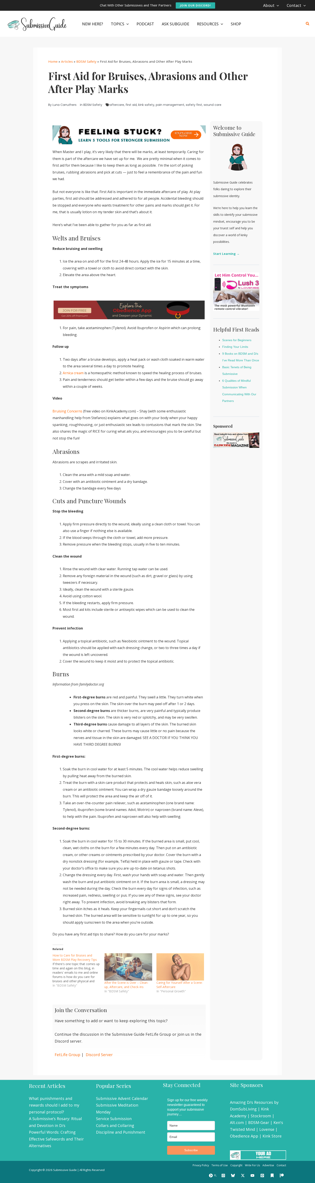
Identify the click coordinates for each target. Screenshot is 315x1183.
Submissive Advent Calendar (122, 1098)
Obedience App (244, 1136)
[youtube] (253, 1175)
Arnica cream (73, 373)
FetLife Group (67, 1054)
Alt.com (237, 1122)
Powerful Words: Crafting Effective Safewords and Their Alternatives (56, 1139)
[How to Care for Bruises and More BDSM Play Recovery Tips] (78, 970)
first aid (131, 105)
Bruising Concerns (67, 411)
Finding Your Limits (235, 346)
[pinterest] (263, 1175)
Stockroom (261, 1115)
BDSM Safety (86, 61)
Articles (67, 61)
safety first (194, 105)
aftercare (117, 105)
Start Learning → (226, 254)
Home (53, 61)
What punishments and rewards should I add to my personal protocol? (54, 1105)
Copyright (236, 1165)
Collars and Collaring (115, 1125)
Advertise (268, 1165)
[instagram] (224, 1175)
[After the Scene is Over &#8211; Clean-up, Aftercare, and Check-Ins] (128, 967)
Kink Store (272, 1136)
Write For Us (252, 1165)
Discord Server (99, 1054)
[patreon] (282, 1175)
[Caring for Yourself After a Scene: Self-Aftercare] (180, 967)
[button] (195, 5)
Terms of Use (220, 1165)
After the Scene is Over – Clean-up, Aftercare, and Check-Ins (126, 985)
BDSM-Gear (258, 1122)
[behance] (272, 1175)
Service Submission (114, 1118)
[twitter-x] (243, 1175)
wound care (212, 105)
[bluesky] (233, 1175)
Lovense (266, 1129)
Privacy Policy (201, 1165)
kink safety (146, 105)
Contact (281, 1165)
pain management (170, 105)
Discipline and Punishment (120, 1132)
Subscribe (191, 1150)
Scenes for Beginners (236, 340)
